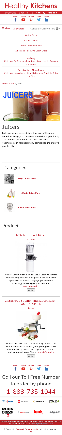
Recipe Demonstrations (31, 45)
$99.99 (31, 308)
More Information (31, 286)
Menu (7, 29)
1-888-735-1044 (31, 391)
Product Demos (31, 40)
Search (19, 28)
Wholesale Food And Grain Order (31, 50)
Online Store (31, 35)
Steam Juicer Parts (27, 207)
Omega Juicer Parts (26, 179)
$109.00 (31, 239)
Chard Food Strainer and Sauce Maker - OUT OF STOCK (31, 302)
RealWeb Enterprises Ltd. (28, 429)
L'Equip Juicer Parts (30, 193)
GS (31, 432)
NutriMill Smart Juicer (31, 235)
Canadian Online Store (43, 28)
